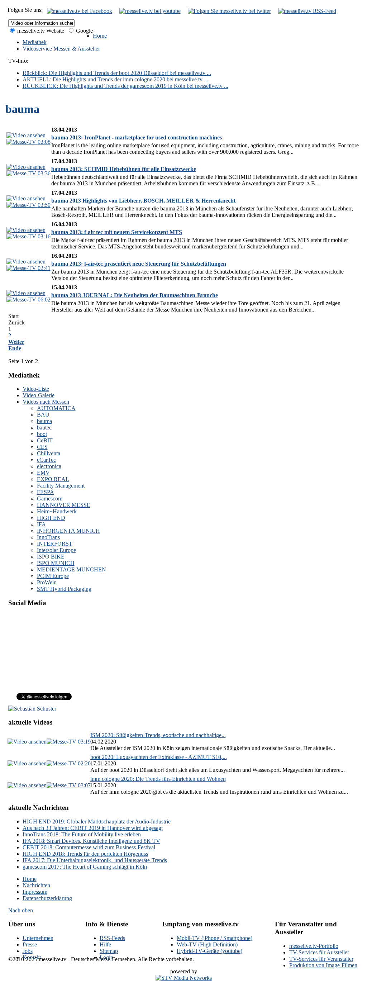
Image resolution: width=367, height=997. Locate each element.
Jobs (28, 951)
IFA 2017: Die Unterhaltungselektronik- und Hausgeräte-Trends (95, 860)
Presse (30, 944)
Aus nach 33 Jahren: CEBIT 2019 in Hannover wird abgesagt (93, 828)
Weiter (16, 342)
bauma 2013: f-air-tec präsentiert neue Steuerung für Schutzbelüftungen (138, 264)
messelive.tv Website (40, 31)
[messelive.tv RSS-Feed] (307, 11)
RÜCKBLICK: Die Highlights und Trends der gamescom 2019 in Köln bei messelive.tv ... (125, 86)
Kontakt (32, 957)
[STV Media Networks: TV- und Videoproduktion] (184, 978)
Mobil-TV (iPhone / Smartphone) (214, 938)
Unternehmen (38, 938)
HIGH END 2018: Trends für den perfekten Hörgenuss (85, 854)
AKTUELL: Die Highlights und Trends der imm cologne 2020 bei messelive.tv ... (115, 79)
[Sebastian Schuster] (32, 709)
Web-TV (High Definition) (207, 944)
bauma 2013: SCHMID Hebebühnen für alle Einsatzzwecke (123, 169)
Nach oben (20, 910)
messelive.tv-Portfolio (313, 946)
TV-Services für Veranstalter (321, 959)
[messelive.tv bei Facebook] (79, 11)
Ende (14, 348)
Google (84, 31)
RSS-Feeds (112, 938)
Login (106, 957)
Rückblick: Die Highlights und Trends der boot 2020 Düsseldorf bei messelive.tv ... (117, 73)
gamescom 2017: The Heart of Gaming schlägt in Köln (85, 867)
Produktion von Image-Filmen (323, 965)
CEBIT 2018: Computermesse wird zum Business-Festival (89, 847)
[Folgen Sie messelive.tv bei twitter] (229, 11)
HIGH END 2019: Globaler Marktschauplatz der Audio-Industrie (97, 821)
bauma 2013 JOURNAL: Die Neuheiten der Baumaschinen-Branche (134, 295)
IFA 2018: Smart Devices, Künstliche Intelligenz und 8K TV (91, 841)
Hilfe (105, 944)
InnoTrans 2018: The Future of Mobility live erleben (82, 834)
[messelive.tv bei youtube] (150, 11)
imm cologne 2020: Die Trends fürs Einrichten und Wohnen (158, 779)
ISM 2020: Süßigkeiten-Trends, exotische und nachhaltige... (158, 735)
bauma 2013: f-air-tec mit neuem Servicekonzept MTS (116, 232)
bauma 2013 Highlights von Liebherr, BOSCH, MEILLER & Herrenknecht (143, 201)
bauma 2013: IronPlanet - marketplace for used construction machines (136, 137)
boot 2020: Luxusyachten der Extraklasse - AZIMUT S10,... (158, 757)
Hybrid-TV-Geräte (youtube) (209, 951)
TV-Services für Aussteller (319, 952)
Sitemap (109, 951)
